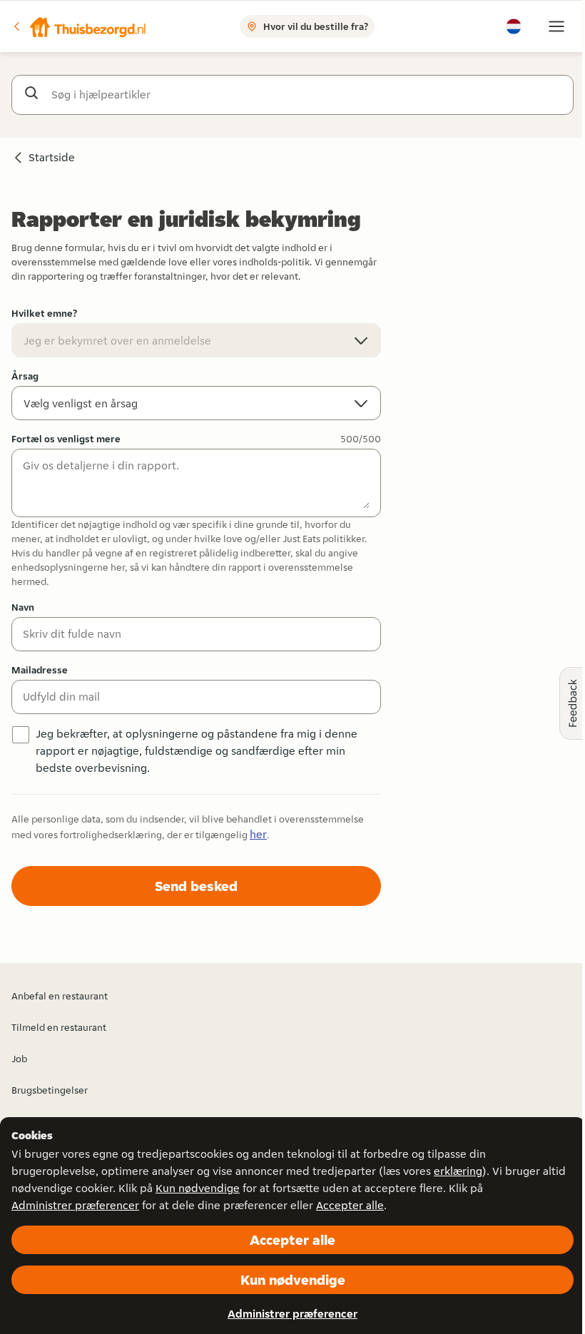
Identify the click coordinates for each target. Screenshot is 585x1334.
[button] (79, 26)
